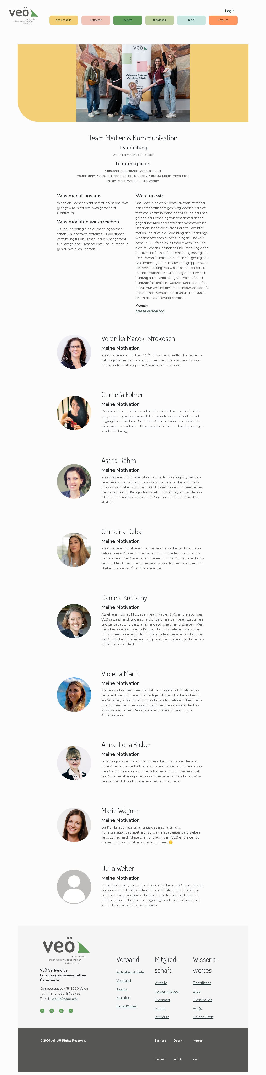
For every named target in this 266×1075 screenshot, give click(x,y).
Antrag (160, 1008)
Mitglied (223, 20)
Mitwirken (159, 20)
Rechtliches (202, 982)
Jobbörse (162, 1017)
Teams (121, 989)
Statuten (123, 997)
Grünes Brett (203, 1017)
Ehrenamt (162, 999)
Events (127, 20)
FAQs (197, 1008)
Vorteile (161, 982)
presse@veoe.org (149, 311)
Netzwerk (96, 20)
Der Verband (64, 20)
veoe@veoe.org (64, 998)
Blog (191, 20)
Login (229, 10)
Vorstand (123, 980)
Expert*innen (126, 1006)
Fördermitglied (166, 991)
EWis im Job (202, 999)
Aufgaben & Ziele (130, 972)
